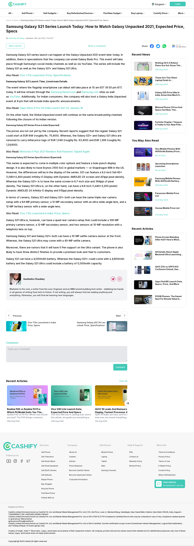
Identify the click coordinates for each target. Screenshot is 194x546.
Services (44, 445)
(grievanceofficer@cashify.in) (20, 521)
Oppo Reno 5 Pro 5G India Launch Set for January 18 (51, 107)
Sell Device (105, 445)
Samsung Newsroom (63, 92)
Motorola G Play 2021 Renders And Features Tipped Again (55, 151)
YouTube (15, 96)
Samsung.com (90, 92)
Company (72, 445)
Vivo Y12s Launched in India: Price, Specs (45, 213)
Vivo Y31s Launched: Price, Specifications (45, 75)
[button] (178, 4)
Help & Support (135, 445)
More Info (161, 445)
